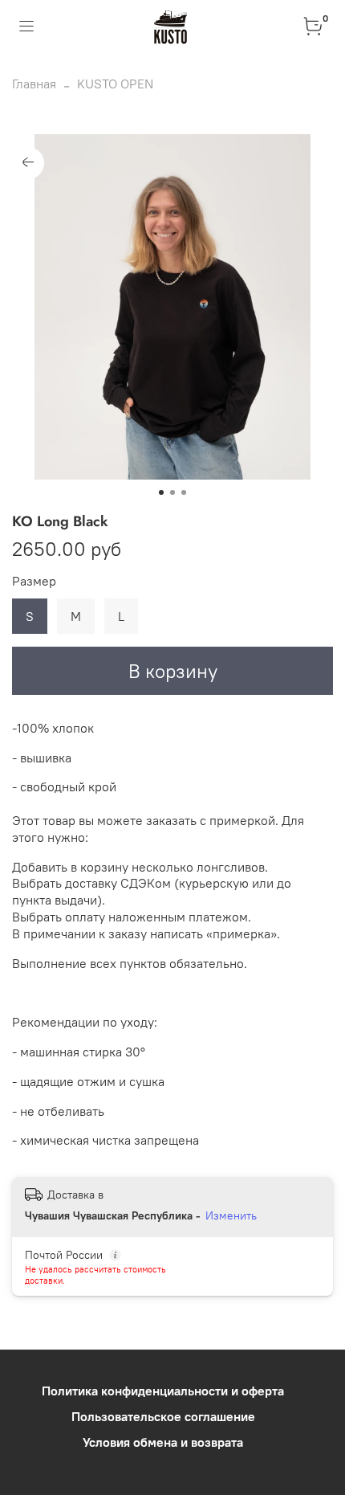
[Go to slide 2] (172, 492)
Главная (34, 84)
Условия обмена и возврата (163, 1442)
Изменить (231, 1215)
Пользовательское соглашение (163, 1416)
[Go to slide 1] (161, 492)
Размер (34, 581)
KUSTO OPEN (115, 84)
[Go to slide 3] (183, 492)
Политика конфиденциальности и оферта (163, 1391)
